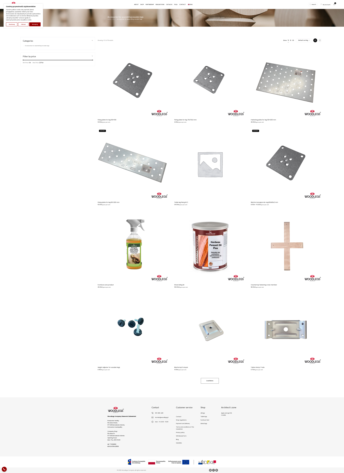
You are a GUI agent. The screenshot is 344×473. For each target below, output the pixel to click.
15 (290, 40)
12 (288, 40)
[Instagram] (213, 470)
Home (109, 19)
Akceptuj (35, 24)
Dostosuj (12, 24)
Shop (114, 19)
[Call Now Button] (4, 469)
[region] (23, 16)
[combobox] (304, 40)
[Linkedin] (216, 470)
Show (285, 40)
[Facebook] (210, 470)
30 (293, 40)
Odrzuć (23, 24)
